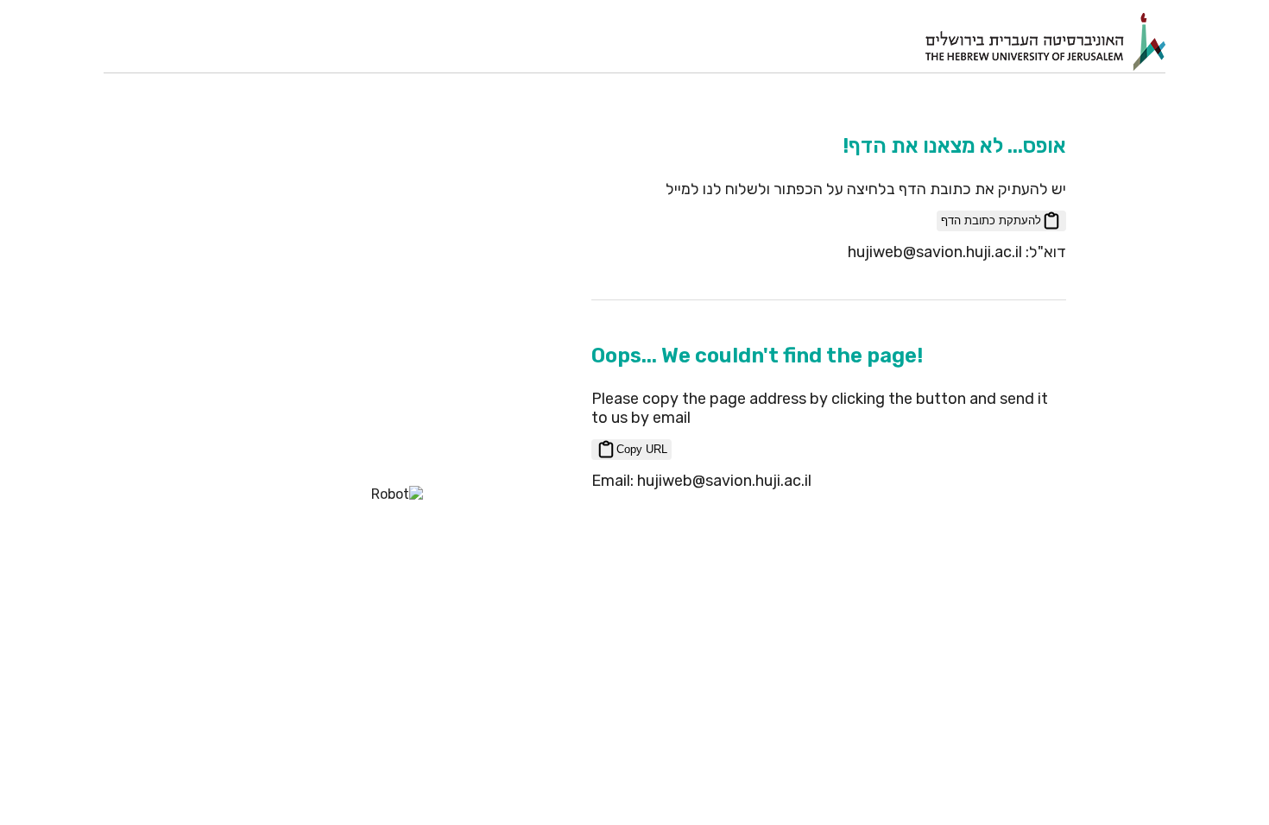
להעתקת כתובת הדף (991, 220)
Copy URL (641, 449)
